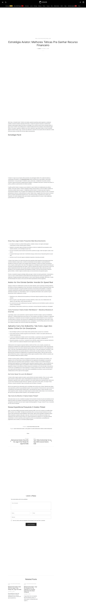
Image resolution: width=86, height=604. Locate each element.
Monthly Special (72, 6)
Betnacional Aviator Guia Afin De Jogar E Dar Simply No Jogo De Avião (14, 588)
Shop (79, 6)
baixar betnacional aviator (19, 428)
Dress (44, 6)
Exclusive (27, 6)
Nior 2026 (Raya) (18, 6)
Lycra (31, 6)
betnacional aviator (25, 179)
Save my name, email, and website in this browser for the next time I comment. (29, 520)
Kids (52, 6)
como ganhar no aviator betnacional (32, 428)
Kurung (35, 6)
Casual (48, 6)
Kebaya (39, 6)
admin (39, 48)
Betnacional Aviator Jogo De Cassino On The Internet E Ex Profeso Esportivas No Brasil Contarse (30, 589)
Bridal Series (56, 6)
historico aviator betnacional (46, 428)
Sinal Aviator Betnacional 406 (43, 38)
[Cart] (83, 2)
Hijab (65, 6)
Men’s (62, 6)
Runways (9, 6)
